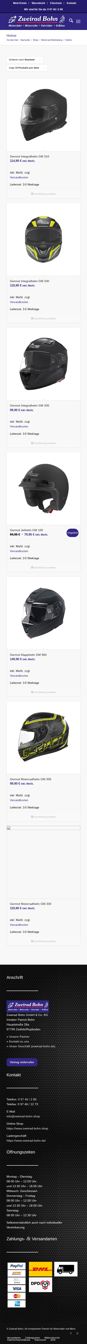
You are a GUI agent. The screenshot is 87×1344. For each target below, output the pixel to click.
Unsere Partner (19, 1036)
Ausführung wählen (44, 194)
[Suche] (69, 21)
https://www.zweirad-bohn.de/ (26, 1140)
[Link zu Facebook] (71, 1333)
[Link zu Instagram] (77, 1333)
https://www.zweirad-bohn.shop (27, 1128)
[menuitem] (20, 3)
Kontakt (71, 3)
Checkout (56, 3)
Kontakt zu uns (19, 1041)
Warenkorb (38, 3)
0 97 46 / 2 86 (27, 1099)
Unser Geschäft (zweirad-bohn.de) (32, 1046)
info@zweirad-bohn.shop (23, 1116)
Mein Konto (20, 3)
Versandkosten (19, 177)
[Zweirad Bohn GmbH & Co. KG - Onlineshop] (36, 21)
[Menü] (78, 21)
